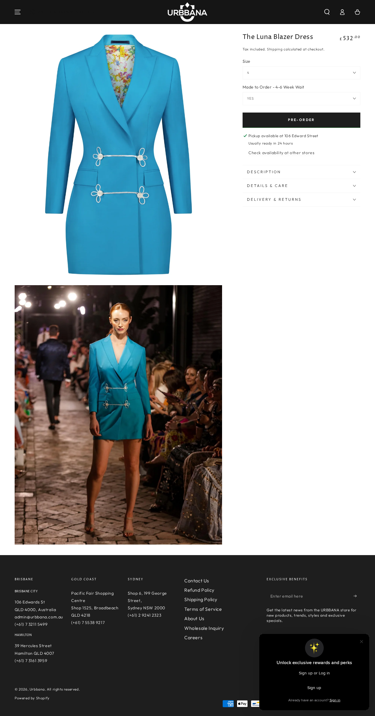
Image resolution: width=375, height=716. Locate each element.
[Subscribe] (357, 596)
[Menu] (17, 12)
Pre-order (301, 120)
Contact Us (196, 581)
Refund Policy (199, 590)
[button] (327, 12)
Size (246, 61)
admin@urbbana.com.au (39, 617)
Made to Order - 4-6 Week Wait (273, 87)
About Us (194, 618)
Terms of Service (203, 609)
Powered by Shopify (32, 698)
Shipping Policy (200, 599)
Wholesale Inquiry (204, 628)
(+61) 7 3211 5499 (31, 624)
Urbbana (37, 689)
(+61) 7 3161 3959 (31, 660)
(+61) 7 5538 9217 (88, 622)
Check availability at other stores (281, 152)
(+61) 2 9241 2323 (144, 615)
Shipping (275, 49)
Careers (193, 637)
